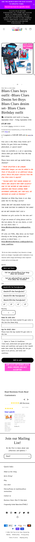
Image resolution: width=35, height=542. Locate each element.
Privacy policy (25, 535)
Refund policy (15, 535)
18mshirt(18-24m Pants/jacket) (14, 300)
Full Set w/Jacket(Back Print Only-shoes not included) (17, 273)
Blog (5, 480)
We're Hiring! (8, 476)
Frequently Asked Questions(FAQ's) (16, 505)
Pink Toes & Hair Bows (16, 532)
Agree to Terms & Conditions (14, 341)
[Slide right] (22, 84)
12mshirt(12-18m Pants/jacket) (14, 296)
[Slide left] (13, 84)
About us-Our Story (10, 472)
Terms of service (13, 538)
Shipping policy (24, 538)
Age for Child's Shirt (8, 330)
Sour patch (10, 412)
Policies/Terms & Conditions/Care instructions (15, 490)
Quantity (4, 309)
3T (11, 304)
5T (25, 304)
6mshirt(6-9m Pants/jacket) (13, 287)
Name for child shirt (8, 318)
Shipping (10, 126)
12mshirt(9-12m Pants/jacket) (14, 292)
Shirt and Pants (9, 268)
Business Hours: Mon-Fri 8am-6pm (15, 500)
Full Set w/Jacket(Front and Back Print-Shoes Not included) (17, 279)
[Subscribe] (29, 456)
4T (18, 304)
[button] (4, 29)
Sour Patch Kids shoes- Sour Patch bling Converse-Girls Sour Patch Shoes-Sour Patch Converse (8, 425)
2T (4, 304)
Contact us (7, 496)
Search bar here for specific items (17, 7)
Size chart (7, 485)
